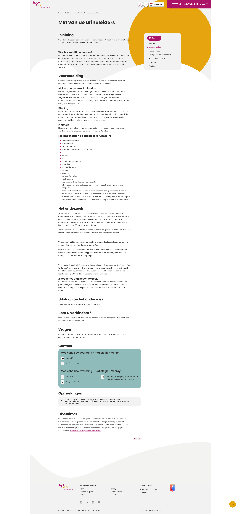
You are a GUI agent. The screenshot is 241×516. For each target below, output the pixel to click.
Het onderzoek (155, 51)
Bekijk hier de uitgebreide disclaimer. (85, 431)
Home (60, 13)
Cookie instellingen (155, 510)
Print (154, 38)
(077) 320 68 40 (72, 363)
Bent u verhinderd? (157, 58)
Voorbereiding (155, 47)
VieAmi (145, 493)
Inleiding (152, 43)
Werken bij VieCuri (149, 489)
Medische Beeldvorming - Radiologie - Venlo (90, 352)
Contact (152, 62)
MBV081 (137, 438)
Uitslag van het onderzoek (160, 55)
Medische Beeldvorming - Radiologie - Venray (90, 371)
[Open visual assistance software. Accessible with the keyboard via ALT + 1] (140, 4)
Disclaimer (153, 66)
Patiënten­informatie (72, 13)
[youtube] (99, 502)
